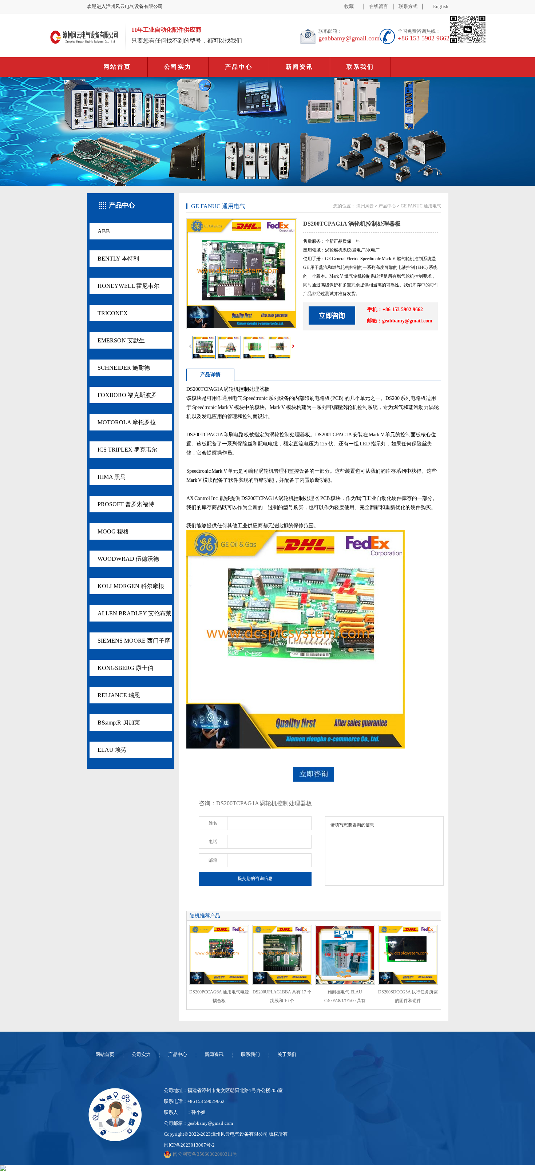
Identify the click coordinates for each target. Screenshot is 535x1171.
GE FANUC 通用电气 (421, 206)
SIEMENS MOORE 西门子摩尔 (134, 643)
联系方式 (408, 6)
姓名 (213, 823)
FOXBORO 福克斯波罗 (127, 395)
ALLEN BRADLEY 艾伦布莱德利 (134, 616)
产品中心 (239, 67)
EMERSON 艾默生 (121, 340)
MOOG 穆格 (113, 531)
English (440, 6)
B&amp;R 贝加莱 (119, 722)
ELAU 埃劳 (112, 750)
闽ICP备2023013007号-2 (189, 1145)
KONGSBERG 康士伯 (125, 668)
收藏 (349, 6)
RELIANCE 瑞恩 (119, 695)
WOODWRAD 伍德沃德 (128, 559)
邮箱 (213, 860)
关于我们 (286, 1054)
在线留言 (378, 6)
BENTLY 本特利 (118, 258)
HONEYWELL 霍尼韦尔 (128, 286)
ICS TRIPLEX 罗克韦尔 (127, 449)
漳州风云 (365, 206)
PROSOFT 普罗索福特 (126, 504)
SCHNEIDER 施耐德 (124, 368)
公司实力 (178, 67)
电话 (213, 841)
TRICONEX (113, 313)
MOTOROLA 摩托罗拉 (127, 422)
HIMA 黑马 (112, 477)
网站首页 (117, 67)
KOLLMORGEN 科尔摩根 (131, 586)
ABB (104, 231)
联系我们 (360, 67)
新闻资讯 (299, 67)
